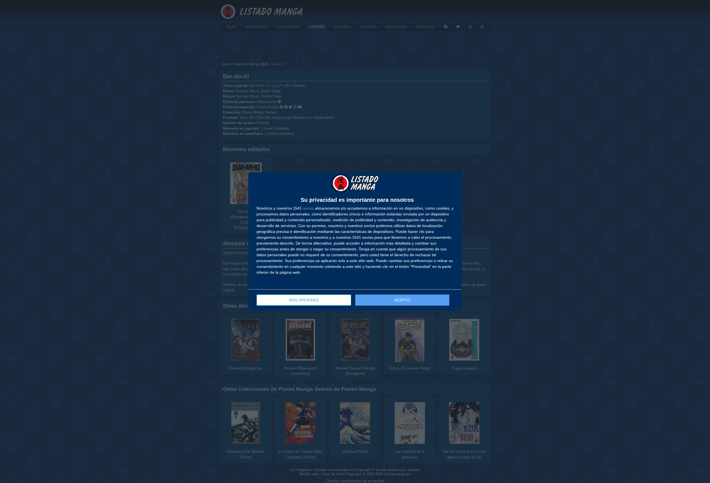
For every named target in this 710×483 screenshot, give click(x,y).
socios (308, 208)
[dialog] (355, 241)
